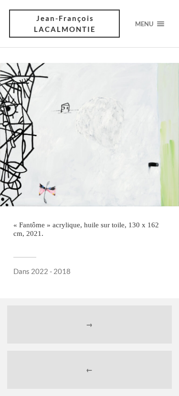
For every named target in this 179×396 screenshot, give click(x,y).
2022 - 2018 (51, 271)
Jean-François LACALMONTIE (65, 23)
